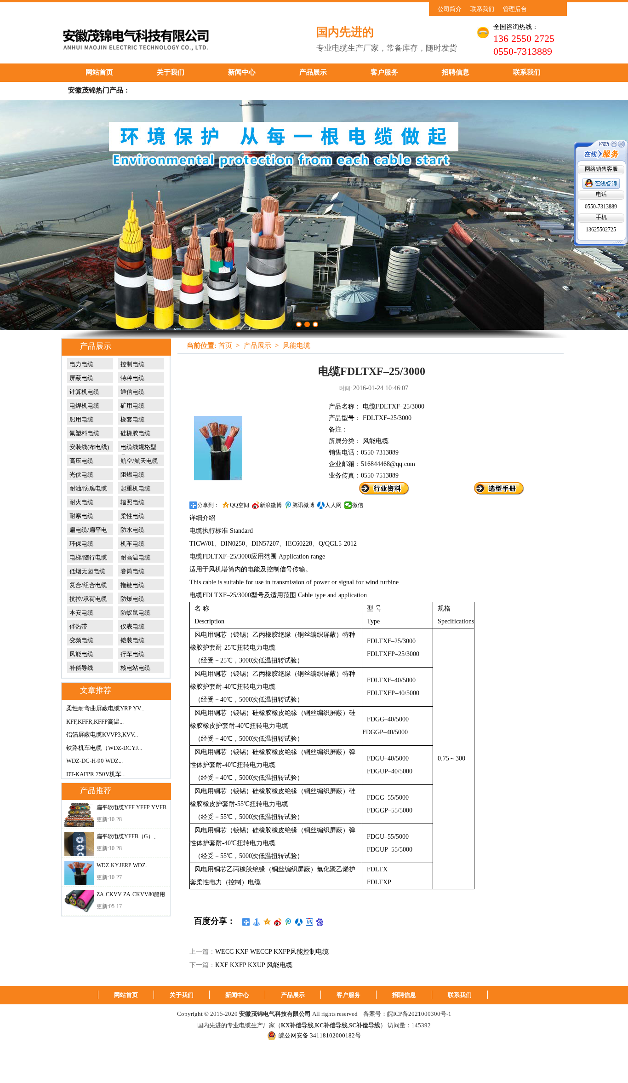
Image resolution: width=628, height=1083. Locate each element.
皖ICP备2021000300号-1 (419, 1013)
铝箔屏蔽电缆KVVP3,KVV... (102, 734)
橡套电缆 (132, 419)
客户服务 (384, 72)
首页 (225, 345)
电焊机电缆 (84, 405)
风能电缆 (81, 654)
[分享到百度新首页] (320, 922)
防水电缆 (132, 529)
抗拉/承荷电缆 (88, 598)
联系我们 (482, 9)
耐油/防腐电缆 (88, 488)
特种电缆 (132, 377)
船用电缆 (81, 419)
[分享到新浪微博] (278, 922)
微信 (357, 505)
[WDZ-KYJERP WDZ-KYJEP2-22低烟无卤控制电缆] (79, 873)
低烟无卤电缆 (87, 571)
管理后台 (515, 9)
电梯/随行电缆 (88, 557)
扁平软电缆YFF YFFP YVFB (131, 807)
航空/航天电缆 (139, 460)
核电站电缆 (135, 667)
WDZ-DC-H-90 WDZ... (94, 760)
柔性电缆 (132, 516)
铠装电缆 (132, 640)
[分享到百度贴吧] (310, 922)
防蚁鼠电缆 (135, 612)
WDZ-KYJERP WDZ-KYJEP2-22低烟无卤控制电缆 (129, 867)
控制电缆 (132, 364)
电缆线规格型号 (138, 447)
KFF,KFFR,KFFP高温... (95, 721)
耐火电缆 (81, 502)
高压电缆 (81, 460)
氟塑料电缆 (84, 433)
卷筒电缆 (132, 571)
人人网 (333, 505)
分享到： (208, 505)
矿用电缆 (132, 405)
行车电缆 (132, 654)
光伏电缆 (81, 474)
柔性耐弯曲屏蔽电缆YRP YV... (105, 708)
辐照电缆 (132, 502)
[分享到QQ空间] (267, 922)
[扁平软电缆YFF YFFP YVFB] (79, 815)
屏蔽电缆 (81, 377)
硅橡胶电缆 (135, 433)
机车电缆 (132, 543)
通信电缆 (132, 391)
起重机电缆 (135, 488)
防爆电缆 (132, 598)
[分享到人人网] (299, 922)
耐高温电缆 (135, 557)
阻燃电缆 (132, 474)
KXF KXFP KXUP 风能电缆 (253, 965)
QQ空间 (239, 505)
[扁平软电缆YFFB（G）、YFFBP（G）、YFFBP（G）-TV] (79, 844)
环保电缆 (81, 543)
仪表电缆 (132, 626)
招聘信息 (455, 72)
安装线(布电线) (89, 447)
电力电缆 (81, 364)
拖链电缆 (132, 585)
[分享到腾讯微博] (288, 922)
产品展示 (313, 72)
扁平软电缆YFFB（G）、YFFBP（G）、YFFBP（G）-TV (128, 838)
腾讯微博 (303, 505)
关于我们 (170, 72)
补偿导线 (81, 667)
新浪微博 (271, 505)
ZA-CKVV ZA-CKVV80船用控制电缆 (131, 896)
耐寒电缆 (81, 516)
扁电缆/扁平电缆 (88, 530)
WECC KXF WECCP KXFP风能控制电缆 (272, 951)
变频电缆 (81, 640)
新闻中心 (242, 72)
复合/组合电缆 (88, 585)
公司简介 (450, 9)
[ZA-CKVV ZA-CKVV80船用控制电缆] (79, 902)
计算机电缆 (84, 391)
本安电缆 (81, 612)
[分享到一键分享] (257, 922)
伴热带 (78, 626)
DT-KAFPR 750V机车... (96, 774)
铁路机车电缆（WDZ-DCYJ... (104, 747)
